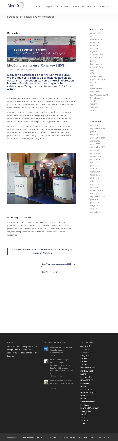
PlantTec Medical (97, 88)
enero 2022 (95, 153)
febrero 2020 (95, 174)
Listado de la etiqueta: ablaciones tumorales (30, 16)
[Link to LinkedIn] (100, 437)
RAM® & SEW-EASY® (99, 95)
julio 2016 (94, 199)
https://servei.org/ (49, 272)
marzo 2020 (95, 171)
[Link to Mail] (108, 437)
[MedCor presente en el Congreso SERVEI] (41, 49)
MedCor (31, 70)
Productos (94, 91)
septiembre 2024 (97, 128)
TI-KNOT (93, 104)
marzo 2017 (95, 187)
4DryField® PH (96, 33)
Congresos (23, 70)
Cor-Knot (94, 45)
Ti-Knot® (94, 107)
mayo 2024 (95, 134)
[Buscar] (108, 6)
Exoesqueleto (96, 64)
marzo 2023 (95, 141)
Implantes (94, 70)
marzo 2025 (95, 125)
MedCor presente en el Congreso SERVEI (36, 65)
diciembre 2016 (96, 190)
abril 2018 (94, 178)
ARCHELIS (94, 36)
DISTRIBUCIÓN (96, 57)
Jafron (93, 73)
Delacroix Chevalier (98, 54)
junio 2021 (94, 165)
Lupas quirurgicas (98, 79)
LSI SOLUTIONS (96, 76)
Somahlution (95, 98)
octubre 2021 (95, 162)
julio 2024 (94, 131)
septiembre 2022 (97, 147)
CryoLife (93, 51)
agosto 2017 (95, 184)
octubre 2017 (95, 181)
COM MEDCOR (96, 39)
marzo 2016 (95, 212)
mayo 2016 (95, 205)
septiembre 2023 (97, 137)
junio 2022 (94, 150)
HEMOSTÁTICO (96, 67)
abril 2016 (94, 208)
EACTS (93, 61)
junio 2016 (94, 202)
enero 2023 (95, 144)
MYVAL (93, 85)
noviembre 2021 (97, 159)
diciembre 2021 (96, 156)
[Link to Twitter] (104, 437)
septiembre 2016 (97, 196)
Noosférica (37, 437)
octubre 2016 (95, 193)
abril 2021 (94, 168)
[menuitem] (37, 6)
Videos (93, 110)
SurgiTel (93, 101)
